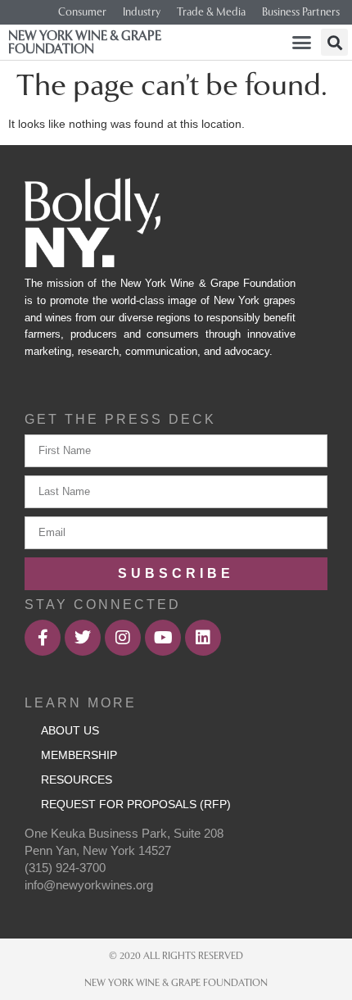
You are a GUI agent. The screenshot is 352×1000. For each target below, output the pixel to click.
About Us (70, 730)
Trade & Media (211, 12)
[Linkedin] (203, 638)
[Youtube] (163, 638)
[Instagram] (123, 638)
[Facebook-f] (43, 638)
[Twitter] (83, 638)
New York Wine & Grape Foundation (84, 42)
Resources (76, 779)
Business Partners (301, 12)
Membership (79, 754)
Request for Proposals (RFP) (136, 804)
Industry (141, 12)
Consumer (82, 12)
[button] (302, 42)
